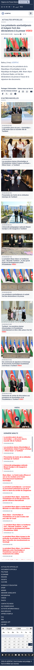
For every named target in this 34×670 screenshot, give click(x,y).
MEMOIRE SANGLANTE (8, 593)
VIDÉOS (3, 598)
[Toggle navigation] (30, 13)
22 (27, 644)
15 (27, 641)
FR (11, 7)
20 (18, 644)
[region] (18, 498)
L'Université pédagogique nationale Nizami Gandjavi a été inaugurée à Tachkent (16, 228)
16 (31, 641)
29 (27, 647)
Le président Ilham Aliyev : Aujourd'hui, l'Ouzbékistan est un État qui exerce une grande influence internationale (16, 498)
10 (5, 641)
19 (14, 644)
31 (5, 650)
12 (14, 641)
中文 (21, 7)
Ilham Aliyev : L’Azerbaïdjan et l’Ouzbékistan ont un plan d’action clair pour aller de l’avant (16, 516)
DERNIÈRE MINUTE (11, 433)
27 (18, 647)
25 (9, 647)
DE (9, 7)
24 (5, 647)
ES (14, 7)
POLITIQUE (4, 572)
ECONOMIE (4, 574)
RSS (2, 619)
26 (14, 647)
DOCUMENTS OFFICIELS (9, 569)
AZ (2, 7)
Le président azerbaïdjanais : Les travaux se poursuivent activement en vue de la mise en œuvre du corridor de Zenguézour (17, 488)
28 (22, 647)
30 (31, 647)
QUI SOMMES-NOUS (7, 606)
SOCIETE (4, 579)
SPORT (3, 588)
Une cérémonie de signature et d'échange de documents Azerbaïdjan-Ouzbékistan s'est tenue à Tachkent (16, 363)
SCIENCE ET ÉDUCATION (9, 585)
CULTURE (4, 582)
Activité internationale (10, 609)
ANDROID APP (5, 622)
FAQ (2, 617)
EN (7, 7)
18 (9, 644)
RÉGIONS (4, 577)
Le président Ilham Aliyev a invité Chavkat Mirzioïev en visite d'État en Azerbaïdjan (17, 507)
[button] (17, 44)
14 (22, 641)
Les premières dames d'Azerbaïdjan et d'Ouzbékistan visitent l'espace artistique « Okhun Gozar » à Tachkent (16, 163)
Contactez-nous (7, 604)
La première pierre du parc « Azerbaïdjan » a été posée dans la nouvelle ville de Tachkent (16, 129)
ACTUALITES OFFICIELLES (12, 20)
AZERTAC (15, 62)
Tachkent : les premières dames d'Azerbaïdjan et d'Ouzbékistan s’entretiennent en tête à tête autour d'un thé (17, 329)
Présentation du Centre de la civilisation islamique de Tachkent (15, 196)
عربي (17, 7)
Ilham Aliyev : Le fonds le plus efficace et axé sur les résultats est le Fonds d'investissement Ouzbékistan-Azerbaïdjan (17, 477)
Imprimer (17, 34)
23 (31, 644)
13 (18, 641)
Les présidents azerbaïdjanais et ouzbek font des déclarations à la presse (15, 295)
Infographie (5, 595)
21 (22, 644)
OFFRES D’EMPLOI (7, 614)
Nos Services (6, 611)
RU (4, 7)
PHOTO (3, 600)
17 (5, 644)
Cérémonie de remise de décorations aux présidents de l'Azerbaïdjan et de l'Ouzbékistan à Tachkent (16, 397)
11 (9, 641)
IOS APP (3, 624)
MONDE (3, 590)
